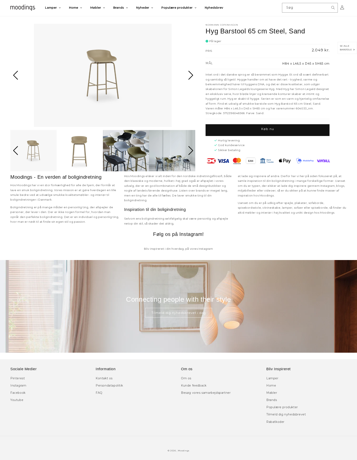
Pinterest (17, 378)
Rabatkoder (275, 422)
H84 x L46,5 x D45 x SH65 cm (306, 63)
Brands (271, 400)
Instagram (18, 385)
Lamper (272, 378)
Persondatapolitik (109, 385)
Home (271, 385)
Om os (186, 378)
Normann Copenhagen (222, 25)
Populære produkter (282, 407)
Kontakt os (104, 378)
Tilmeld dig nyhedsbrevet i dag (178, 313)
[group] (102, 75)
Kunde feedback (193, 385)
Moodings (183, 450)
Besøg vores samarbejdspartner (206, 393)
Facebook (18, 393)
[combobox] (310, 7)
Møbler (271, 393)
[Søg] (333, 7)
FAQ (99, 393)
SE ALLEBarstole (346, 48)
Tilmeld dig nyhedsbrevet (286, 414)
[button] (15, 75)
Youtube (16, 400)
